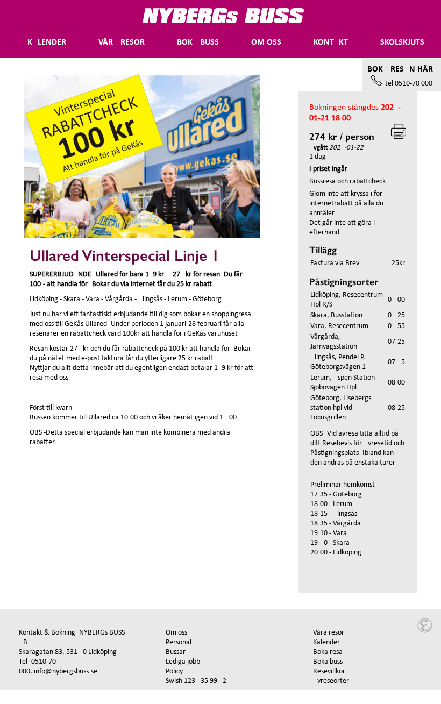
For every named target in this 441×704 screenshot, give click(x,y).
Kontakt (331, 42)
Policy (174, 671)
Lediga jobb (183, 662)
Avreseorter (331, 681)
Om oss (266, 42)
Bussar (176, 652)
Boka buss (198, 42)
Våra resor (328, 633)
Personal (178, 642)
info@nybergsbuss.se (65, 671)
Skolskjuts (402, 42)
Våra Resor (121, 42)
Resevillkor (329, 671)
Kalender (46, 42)
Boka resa (328, 652)
